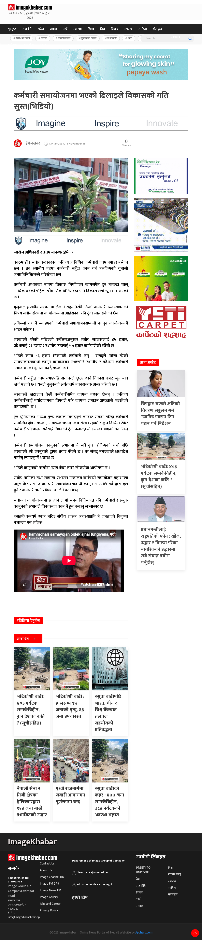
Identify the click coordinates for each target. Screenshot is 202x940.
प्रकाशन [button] (175, 37)
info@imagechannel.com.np (24, 917)
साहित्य (142, 29)
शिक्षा (91, 29)
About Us (46, 870)
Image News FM (50, 890)
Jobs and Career (50, 903)
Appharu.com (143, 932)
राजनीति (27, 29)
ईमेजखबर (33, 143)
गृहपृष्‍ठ (12, 29)
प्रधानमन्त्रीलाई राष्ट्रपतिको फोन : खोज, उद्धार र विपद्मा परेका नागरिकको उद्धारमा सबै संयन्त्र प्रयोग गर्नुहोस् (161, 546)
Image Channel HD (52, 877)
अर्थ (65, 29)
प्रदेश (41, 29)
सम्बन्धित (23, 639)
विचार (114, 29)
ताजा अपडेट (148, 363)
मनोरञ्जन (13, 45)
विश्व (102, 29)
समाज (53, 29)
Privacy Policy (49, 910)
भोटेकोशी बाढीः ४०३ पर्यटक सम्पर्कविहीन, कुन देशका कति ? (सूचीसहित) (159, 477)
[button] (191, 37)
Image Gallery (49, 897)
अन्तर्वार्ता (28, 45)
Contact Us (47, 863)
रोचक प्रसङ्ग (174, 874)
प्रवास (43, 45)
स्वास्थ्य (77, 29)
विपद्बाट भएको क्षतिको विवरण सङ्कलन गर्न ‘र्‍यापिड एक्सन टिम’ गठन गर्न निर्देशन (160, 414)
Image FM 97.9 (49, 883)
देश (138, 879)
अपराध (128, 29)
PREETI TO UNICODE (143, 870)
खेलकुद (157, 29)
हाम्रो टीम (80, 898)
